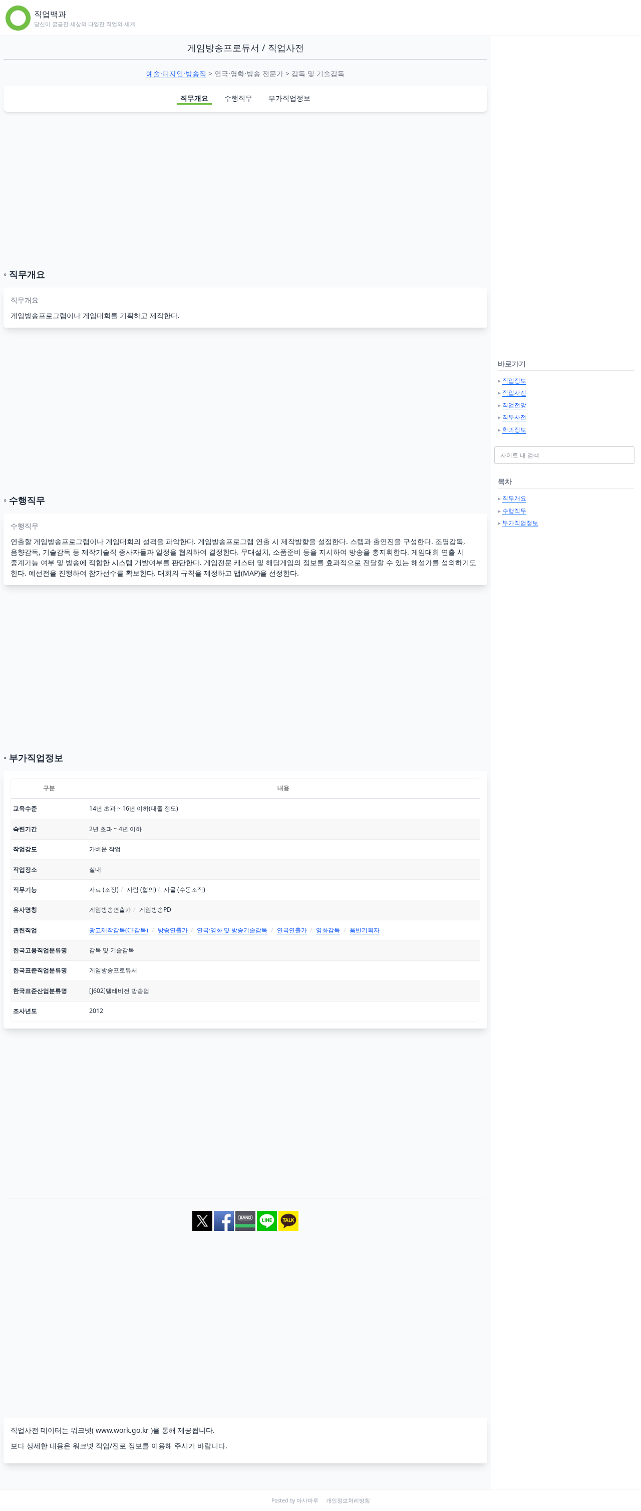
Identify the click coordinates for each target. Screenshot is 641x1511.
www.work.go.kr (122, 1430)
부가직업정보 (289, 98)
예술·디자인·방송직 (176, 73)
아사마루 (307, 1500)
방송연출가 (173, 930)
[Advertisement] (245, 190)
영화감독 (328, 930)
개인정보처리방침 (348, 1500)
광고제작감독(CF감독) (118, 930)
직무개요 (194, 98)
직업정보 (514, 380)
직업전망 (514, 405)
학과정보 (514, 429)
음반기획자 (365, 930)
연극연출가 (292, 930)
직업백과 (50, 14)
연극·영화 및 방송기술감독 (232, 930)
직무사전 (514, 417)
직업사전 (514, 392)
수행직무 (238, 98)
